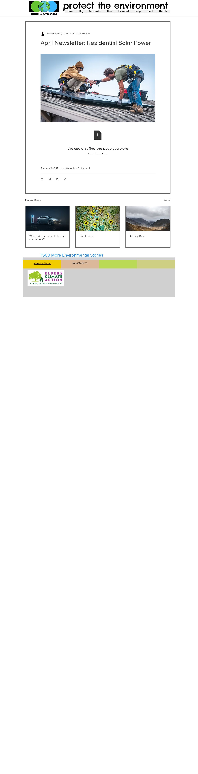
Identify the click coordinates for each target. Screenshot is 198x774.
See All (167, 200)
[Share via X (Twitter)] (49, 178)
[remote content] (98, 142)
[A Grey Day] (148, 218)
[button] (81, 11)
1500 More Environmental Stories (72, 255)
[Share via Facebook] (42, 178)
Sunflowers (86, 236)
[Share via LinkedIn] (57, 178)
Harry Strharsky (67, 168)
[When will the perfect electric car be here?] (47, 218)
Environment (84, 168)
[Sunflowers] (98, 218)
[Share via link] (64, 178)
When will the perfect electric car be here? (47, 238)
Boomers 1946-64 (49, 168)
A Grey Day (137, 236)
